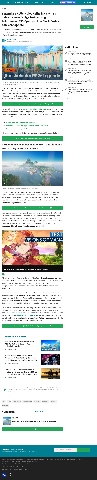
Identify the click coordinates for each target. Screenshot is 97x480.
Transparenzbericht (31, 461)
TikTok (21, 466)
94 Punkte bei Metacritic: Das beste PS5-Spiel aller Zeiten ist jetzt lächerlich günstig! (80, 54)
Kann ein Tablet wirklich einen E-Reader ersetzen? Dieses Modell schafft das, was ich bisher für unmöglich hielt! (80, 81)
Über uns (11, 459)
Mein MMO (17, 464)
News (36, 2)
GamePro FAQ (19, 459)
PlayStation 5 (37, 401)
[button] (7, 2)
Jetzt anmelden (83, 450)
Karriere (47, 459)
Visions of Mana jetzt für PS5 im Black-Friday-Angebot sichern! (31, 326)
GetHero (24, 464)
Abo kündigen (27, 459)
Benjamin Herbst (27, 401)
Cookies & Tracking (20, 461)
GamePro (10, 464)
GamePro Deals (11, 39)
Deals (9, 401)
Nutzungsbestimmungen (68, 459)
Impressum (5, 459)
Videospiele (53, 401)
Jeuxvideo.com (31, 464)
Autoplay (9, 274)
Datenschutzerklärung (8, 461)
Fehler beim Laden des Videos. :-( (12, 231)
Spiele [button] (27, 2)
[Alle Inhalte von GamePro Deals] (4, 40)
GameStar (4, 464)
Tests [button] (42, 2)
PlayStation (45, 401)
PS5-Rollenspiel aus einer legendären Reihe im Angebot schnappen (34, 421)
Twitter (4, 466)
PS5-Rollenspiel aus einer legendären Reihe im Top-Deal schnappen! (32, 104)
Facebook (9, 466)
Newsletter (53, 459)
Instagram (15, 466)
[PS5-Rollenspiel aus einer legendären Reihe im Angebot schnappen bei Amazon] (87, 15)
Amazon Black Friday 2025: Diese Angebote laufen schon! (32, 138)
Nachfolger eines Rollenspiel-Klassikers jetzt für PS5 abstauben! (32, 208)
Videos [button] (52, 2)
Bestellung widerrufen (38, 459)
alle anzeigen (39, 411)
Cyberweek (5, 405)
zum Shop (86, 27)
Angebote (8, 412)
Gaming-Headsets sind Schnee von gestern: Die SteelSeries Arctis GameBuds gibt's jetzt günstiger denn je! (80, 91)
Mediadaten (79, 459)
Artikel (4, 401)
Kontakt (59, 459)
